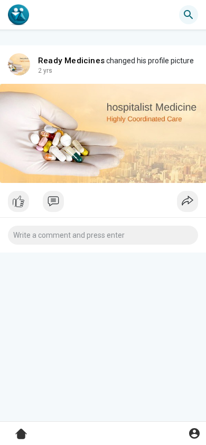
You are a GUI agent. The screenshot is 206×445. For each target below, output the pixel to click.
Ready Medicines (71, 60)
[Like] (103, 204)
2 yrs (45, 70)
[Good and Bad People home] (18, 14)
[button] (194, 433)
